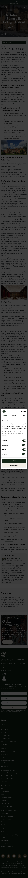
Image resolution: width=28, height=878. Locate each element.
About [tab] (23, 415)
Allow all (14, 460)
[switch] (24, 445)
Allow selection (14, 465)
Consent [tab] (5, 415)
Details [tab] (14, 415)
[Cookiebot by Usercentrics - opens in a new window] (20, 411)
